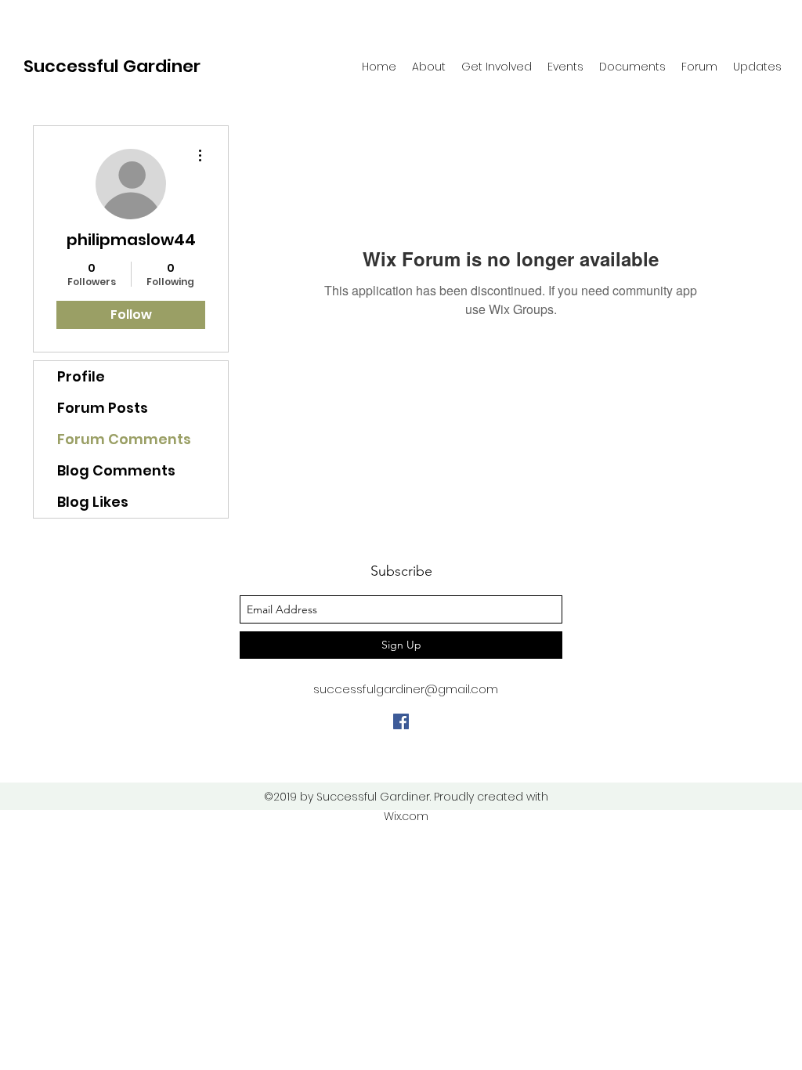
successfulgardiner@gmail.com (405, 689)
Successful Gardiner (111, 66)
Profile (81, 376)
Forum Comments (124, 439)
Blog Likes (92, 502)
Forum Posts (102, 408)
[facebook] (401, 721)
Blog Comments (116, 470)
